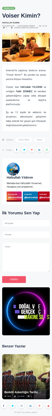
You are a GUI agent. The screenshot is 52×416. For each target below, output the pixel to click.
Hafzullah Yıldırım (10, 23)
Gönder (14, 279)
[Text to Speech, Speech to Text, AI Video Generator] (26, 312)
